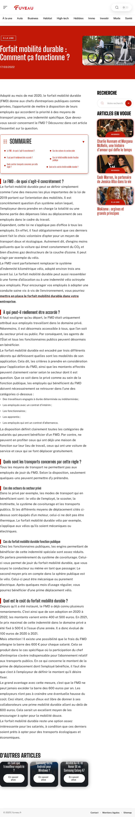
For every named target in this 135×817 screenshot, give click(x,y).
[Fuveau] (24, 7)
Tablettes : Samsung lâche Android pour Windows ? (44, 764)
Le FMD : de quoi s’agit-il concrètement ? (21, 150)
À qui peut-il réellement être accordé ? (20, 157)
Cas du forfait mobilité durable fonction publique (66, 158)
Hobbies (115, 134)
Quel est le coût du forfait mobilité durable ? (63, 166)
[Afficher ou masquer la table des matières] (58, 142)
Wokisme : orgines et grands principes (110, 211)
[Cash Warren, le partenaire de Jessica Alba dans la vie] (115, 164)
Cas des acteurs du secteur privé (64, 150)
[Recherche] (117, 7)
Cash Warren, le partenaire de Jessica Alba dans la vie (114, 179)
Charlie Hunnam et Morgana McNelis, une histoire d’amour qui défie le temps (115, 145)
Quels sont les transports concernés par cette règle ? (22, 165)
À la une (8, 38)
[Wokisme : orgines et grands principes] (115, 196)
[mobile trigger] (6, 7)
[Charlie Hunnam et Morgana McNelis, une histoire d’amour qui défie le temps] (115, 128)
